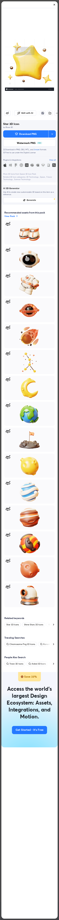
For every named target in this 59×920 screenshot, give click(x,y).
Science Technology (22, 179)
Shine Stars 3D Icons (33, 624)
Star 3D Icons (12, 624)
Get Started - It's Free (29, 730)
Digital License (29, 152)
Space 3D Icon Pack (28, 174)
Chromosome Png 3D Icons (22, 644)
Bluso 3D (9, 127)
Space (43, 177)
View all (52, 160)
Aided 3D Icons (38, 663)
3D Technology (32, 177)
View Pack (9, 216)
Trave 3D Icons (16, 663)
